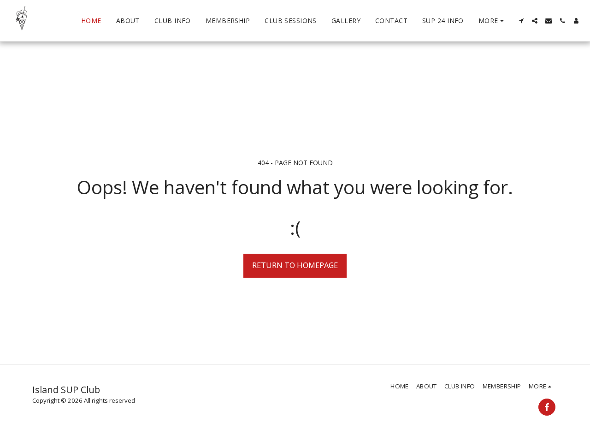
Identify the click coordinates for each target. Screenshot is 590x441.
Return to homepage (295, 265)
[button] (520, 21)
